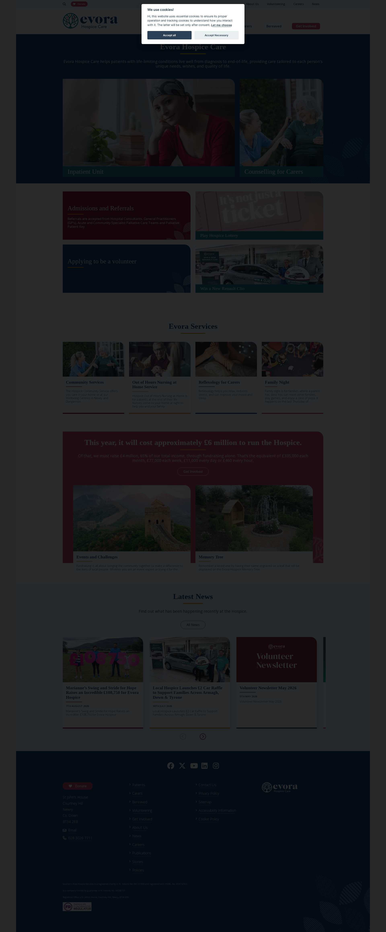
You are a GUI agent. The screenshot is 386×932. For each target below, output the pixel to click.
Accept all (169, 35)
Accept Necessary (216, 35)
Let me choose (221, 25)
